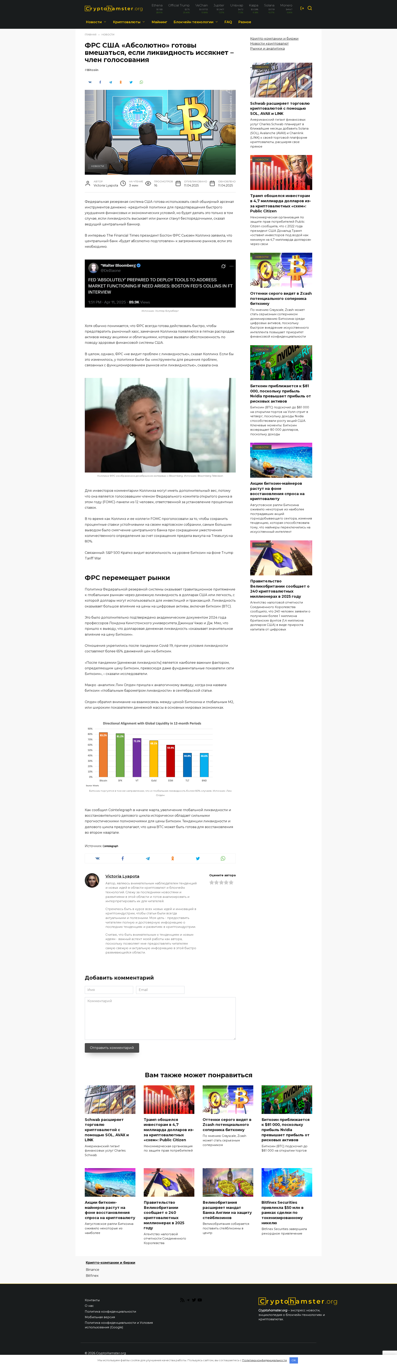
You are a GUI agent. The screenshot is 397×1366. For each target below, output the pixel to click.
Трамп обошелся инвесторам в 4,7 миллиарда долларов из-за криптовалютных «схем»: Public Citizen (280, 203)
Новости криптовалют (269, 44)
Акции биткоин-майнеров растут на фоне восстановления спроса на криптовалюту (277, 491)
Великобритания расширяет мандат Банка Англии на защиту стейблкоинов (227, 1210)
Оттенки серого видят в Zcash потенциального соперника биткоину (281, 298)
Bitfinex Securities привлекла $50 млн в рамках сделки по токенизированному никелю (283, 1212)
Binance (92, 1270)
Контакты (92, 1300)
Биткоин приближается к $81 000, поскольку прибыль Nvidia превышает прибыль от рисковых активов (280, 393)
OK (294, 1360)
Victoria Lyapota (122, 876)
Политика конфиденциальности (110, 1311)
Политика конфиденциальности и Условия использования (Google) (119, 1325)
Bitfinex (92, 1276)
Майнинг (159, 22)
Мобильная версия (100, 1317)
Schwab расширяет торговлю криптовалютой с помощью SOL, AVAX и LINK (280, 108)
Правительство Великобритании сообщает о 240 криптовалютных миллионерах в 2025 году (280, 589)
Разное (244, 22)
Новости (94, 22)
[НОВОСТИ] (281, 95)
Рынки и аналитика (267, 49)
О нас (89, 1306)
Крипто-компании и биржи (274, 39)
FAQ (228, 22)
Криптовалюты (126, 22)
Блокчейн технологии (193, 22)
